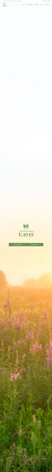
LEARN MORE (18, 244)
